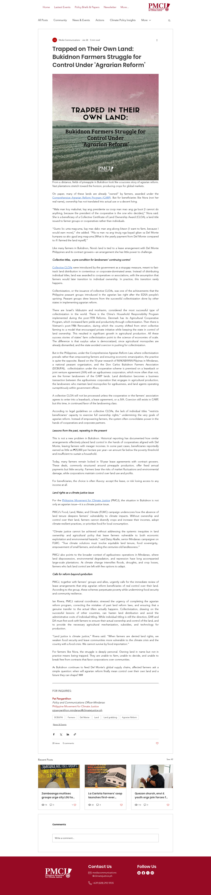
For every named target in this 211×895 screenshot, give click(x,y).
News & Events (81, 20)
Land (96, 717)
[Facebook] (143, 873)
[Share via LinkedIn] (67, 734)
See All (170, 759)
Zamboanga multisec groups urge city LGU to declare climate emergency (57, 795)
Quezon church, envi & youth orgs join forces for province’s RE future (152, 795)
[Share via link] (74, 734)
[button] (169, 20)
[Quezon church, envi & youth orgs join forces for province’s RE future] (152, 776)
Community (60, 20)
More (144, 20)
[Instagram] (152, 873)
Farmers (71, 717)
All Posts (43, 20)
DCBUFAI (58, 717)
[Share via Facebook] (53, 734)
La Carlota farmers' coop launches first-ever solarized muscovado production (105, 795)
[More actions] (157, 40)
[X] (148, 873)
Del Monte (84, 717)
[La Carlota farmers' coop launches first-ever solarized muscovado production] (105, 776)
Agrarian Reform (129, 717)
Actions (100, 20)
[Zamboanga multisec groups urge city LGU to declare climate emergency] (59, 776)
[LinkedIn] (139, 873)
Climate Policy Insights (123, 20)
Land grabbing (110, 717)
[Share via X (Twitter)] (60, 734)
